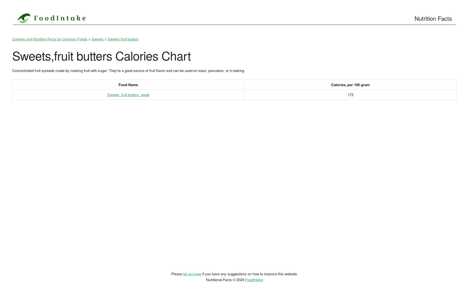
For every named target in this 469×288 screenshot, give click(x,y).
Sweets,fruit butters (123, 38)
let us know (192, 273)
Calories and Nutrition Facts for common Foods (49, 38)
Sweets (98, 38)
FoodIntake (254, 279)
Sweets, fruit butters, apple (128, 94)
